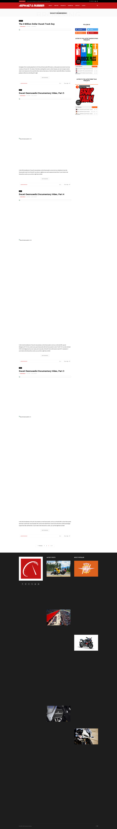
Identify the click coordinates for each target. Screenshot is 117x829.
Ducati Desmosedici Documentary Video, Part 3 (41, 371)
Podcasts (63, 5)
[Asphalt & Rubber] (31, 6)
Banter (20, 20)
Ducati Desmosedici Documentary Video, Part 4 (41, 194)
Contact (77, 5)
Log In (83, 5)
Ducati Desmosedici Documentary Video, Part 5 (41, 93)
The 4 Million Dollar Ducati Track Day (37, 24)
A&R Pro (56, 5)
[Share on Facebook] (64, 83)
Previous (41, 545)
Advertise (70, 5)
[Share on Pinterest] (69, 83)
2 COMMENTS (33, 26)
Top (97, 826)
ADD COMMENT (34, 95)
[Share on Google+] (67, 83)
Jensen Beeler (22, 26)
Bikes (20, 89)
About (50, 5)
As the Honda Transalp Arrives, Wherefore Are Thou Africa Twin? (38, 1)
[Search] (97, 5)
